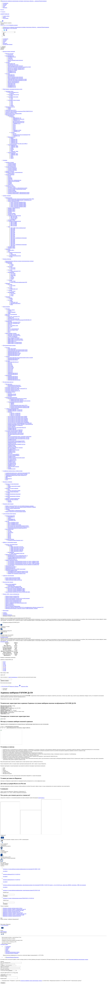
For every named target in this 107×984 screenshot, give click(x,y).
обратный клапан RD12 (15, 303)
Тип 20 (9, 500)
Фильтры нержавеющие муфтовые (12, 496)
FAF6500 (10, 183)
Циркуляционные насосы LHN (14, 586)
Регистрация (5, 18)
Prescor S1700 (11, 367)
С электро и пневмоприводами (12, 408)
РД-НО (9, 467)
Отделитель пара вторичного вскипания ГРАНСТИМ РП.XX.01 (19, 111)
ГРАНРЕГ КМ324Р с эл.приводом (15, 409)
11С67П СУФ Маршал (12, 336)
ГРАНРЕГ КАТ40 (11, 452)
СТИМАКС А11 (16, 131)
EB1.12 (9, 533)
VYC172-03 (12, 274)
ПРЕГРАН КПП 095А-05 (13, 362)
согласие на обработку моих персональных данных (31, 980)
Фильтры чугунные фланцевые (12, 483)
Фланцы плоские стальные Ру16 (12, 596)
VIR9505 (12, 403)
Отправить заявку (4, 944)
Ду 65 (4, 662)
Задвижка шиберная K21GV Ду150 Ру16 (11, 879)
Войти (4, 17)
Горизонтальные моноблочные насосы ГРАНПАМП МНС (17, 591)
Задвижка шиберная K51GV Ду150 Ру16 (11, 874)
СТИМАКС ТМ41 (14, 145)
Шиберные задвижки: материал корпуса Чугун (13, 912)
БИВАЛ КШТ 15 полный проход (15, 342)
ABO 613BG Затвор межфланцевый (18, 227)
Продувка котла (8, 384)
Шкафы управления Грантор (11, 560)
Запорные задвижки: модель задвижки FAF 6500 (13, 910)
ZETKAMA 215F (11, 63)
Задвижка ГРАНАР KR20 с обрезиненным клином (18, 192)
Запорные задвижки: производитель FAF (11, 911)
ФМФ (9, 487)
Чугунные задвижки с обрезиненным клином (17, 187)
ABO (9, 226)
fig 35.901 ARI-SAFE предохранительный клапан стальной (20, 357)
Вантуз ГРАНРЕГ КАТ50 (13, 522)
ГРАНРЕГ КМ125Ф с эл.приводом (15, 429)
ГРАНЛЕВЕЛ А (11, 516)
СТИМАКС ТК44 (14, 154)
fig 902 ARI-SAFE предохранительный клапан (17, 350)
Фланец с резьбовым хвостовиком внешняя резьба (16, 602)
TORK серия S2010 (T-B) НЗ (16, 551)
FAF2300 (12, 277)
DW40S (12, 105)
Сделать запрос (6, 16)
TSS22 (11, 155)
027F (11, 256)
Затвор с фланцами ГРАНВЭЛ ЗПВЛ (18, 204)
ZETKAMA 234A (11, 83)
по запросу (5, 871)
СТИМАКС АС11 (16, 123)
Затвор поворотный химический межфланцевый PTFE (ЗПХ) (21, 198)
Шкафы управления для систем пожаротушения (15, 511)
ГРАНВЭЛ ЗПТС (11, 246)
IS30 (9, 497)
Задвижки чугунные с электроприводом (13, 172)
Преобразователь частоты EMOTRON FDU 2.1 (18, 555)
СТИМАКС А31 (16, 135)
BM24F (11, 138)
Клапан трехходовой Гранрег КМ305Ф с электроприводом (20, 424)
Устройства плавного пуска (11, 570)
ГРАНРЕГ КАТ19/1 (12, 439)
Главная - (5, 612)
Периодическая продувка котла (14, 386)
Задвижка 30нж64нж (12, 169)
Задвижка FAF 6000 (12, 191)
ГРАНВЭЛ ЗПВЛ (11, 220)
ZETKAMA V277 (14, 288)
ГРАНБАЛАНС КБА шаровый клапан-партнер (20, 400)
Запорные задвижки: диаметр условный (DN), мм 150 (14, 909)
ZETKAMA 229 (11, 75)
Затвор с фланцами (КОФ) (13, 201)
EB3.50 (9, 535)
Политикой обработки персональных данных (78, 959)
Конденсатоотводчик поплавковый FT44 (21, 134)
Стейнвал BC (13, 254)
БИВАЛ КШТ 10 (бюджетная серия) (15, 339)
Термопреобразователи (10, 567)
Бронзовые (10, 266)
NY (11, 286)
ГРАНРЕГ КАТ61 (11, 445)
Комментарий (3, 978)
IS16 (9, 485)
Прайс (6, 949)
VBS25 (9, 107)
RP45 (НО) (10, 453)
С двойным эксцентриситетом (14, 221)
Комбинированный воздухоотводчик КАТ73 (17, 528)
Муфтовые (7, 283)
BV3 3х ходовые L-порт (13, 325)
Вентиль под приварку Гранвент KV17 (16, 69)
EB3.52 (9, 536)
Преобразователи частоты (10, 554)
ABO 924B (12, 239)
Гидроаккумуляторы (9, 539)
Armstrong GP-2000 (12, 446)
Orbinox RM (12, 275)
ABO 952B (12, 242)
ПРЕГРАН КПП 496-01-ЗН (13, 355)
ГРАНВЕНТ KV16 (12, 87)
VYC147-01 (10, 54)
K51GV (9, 176)
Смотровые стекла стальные (14, 100)
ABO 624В (12, 234)
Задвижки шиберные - (7, 614)
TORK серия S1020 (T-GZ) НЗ (16, 548)
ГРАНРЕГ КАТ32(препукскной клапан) (16, 457)
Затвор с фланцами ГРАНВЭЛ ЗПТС (18, 202)
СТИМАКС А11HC (17, 130)
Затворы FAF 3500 (12, 214)
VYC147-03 (10, 59)
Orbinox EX (10, 184)
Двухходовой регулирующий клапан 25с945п (17, 417)
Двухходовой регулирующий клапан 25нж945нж (18, 422)
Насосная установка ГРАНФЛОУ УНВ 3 (16, 589)
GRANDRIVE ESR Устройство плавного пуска (18, 571)
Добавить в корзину (4, 680)
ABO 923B (12, 236)
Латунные (10, 263)
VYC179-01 (12, 285)
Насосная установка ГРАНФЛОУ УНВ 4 (16, 590)
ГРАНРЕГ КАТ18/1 (12, 443)
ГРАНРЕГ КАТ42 (11, 456)
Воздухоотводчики (9, 529)
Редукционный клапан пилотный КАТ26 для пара (18, 438)
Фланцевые (7, 249)
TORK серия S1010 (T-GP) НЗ (16, 546)
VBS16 (9, 109)
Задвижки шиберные (9, 174)
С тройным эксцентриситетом (14, 215)
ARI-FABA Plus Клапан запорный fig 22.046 (17, 80)
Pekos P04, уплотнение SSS (14, 334)
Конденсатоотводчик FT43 (18, 122)
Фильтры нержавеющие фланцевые (12, 493)
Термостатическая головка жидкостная (13, 579)
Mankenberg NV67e (12, 395)
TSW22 (11, 157)
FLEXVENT (10, 532)
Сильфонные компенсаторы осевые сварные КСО (16, 475)
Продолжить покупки (5, 25)
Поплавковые (11, 115)
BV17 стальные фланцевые (13, 337)
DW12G (12, 93)
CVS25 (11, 295)
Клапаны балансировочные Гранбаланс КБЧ (19, 407)
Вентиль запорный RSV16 (13, 81)
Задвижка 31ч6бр (11, 186)
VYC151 (10, 393)
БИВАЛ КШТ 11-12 (12, 341)
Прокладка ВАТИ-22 (9, 605)
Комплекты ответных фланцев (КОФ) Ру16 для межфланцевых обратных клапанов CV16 (24, 607)
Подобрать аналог (4, 637)
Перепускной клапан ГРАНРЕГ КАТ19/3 (16, 442)
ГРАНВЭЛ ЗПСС (11, 210)
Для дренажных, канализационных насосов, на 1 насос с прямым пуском (23, 561)
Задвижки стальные (9, 162)
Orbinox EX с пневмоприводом (14, 180)
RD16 (11, 304)
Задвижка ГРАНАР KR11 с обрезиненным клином (18, 193)
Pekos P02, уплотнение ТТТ (14, 316)
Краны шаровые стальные (10, 333)
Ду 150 (4, 667)
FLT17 (14, 124)
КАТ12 (9, 530)
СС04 (11, 104)
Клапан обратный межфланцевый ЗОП (18, 282)
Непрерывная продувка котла (14, 385)
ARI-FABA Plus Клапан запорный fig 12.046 (17, 79)
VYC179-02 (12, 291)
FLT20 (14, 125)
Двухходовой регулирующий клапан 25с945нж (18, 420)
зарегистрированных (13, 677)
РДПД (9, 435)
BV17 (9, 332)
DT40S (11, 148)
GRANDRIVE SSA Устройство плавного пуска (18, 572)
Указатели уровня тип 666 (10, 112)
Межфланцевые (8, 197)
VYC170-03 (12, 273)
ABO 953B (12, 243)
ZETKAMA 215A (11, 84)
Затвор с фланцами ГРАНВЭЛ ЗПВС (18, 203)
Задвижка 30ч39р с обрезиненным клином (17, 189)
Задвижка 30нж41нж (12, 167)
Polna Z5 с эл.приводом (15, 415)
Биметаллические (11, 136)
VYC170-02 (12, 281)
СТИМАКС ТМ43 (14, 146)
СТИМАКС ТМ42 (14, 151)
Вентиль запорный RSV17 (13, 82)
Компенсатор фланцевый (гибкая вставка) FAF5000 (16, 474)
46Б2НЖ (10, 501)
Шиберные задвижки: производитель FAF (12, 915)
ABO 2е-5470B (13, 225)
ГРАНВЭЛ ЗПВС (11, 247)
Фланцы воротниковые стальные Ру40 (13, 599)
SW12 (11, 95)
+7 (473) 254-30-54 (13, 28)
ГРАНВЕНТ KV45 (12, 71)
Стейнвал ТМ (13, 218)
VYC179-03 (12, 293)
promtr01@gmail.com (4, 13)
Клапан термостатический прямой (12, 577)
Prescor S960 (10, 366)
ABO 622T (12, 231)
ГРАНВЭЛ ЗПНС (11, 208)
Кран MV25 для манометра (11, 314)
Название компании (4, 969)
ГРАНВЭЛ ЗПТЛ (11, 211)
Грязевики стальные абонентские (12, 498)
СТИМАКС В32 (13, 140)
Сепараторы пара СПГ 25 (10, 110)
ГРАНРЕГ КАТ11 (11, 450)
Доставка (5, 4)
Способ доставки (4, 970)
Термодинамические (12, 144)
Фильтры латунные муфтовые (11, 499)
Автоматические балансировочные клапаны (17, 398)
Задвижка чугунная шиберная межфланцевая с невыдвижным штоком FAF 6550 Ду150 (21, 890)
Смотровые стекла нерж (13, 96)
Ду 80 (4, 663)
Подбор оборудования (7, 44)
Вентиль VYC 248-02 (12, 70)
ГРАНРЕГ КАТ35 (11, 462)
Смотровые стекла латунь (13, 94)
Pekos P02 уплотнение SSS (13, 318)
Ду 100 (4, 665)
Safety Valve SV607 (12, 348)
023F (11, 253)
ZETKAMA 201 (11, 74)
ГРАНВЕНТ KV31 (12, 85)
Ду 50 (4, 661)
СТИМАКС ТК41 (14, 153)
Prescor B (10, 363)
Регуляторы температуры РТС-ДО (12, 390)
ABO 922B (12, 245)
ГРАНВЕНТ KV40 (12, 72)
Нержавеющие (11, 272)
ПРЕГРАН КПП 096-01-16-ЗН (14, 353)
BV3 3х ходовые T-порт (13, 329)
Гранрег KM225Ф (11, 426)
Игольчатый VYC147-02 (13, 64)
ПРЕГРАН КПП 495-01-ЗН (13, 352)
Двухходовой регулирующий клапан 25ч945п (17, 416)
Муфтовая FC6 (8, 478)
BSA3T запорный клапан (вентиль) (15, 65)
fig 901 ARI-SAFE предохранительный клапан (17, 349)
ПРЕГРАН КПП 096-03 (13, 359)
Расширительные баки (10, 515)
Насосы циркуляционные (10, 584)
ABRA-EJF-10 (8, 476)
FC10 (6, 479)
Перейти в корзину (14, 25)
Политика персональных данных (12, 952)
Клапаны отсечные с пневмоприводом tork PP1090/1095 (20, 423)
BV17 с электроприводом (13, 328)
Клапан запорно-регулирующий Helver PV (17, 427)
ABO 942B (12, 240)
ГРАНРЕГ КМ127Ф (12, 428)
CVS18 (11, 265)
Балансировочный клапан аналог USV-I (18, 405)
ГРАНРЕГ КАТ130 (12, 464)
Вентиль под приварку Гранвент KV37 (16, 68)
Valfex (9, 313)
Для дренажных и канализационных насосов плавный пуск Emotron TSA (23, 564)
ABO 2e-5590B (13, 222)
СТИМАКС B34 (13, 142)
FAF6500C (10, 177)
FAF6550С (10, 179)
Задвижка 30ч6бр (11, 190)
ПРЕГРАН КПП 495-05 (13, 373)
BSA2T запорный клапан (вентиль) (15, 78)
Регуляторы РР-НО (12, 463)
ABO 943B (12, 241)
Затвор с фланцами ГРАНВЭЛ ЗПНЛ (18, 205)
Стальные (7, 62)
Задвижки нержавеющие (10, 166)
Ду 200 (4, 669)
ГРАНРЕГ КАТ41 (11, 465)
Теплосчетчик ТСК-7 (9, 565)
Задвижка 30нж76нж (12, 170)
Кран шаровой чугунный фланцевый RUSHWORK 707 (19, 319)
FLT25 (14, 128)
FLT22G (14, 133)
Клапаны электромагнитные (11, 544)
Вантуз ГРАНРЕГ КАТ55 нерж (14, 524)
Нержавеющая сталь (9, 55)
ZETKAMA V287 (14, 302)
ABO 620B (12, 228)
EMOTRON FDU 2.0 (12, 559)
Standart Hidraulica (11, 312)
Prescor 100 (10, 369)
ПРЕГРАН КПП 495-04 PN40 (14, 379)
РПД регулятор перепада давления (15, 447)
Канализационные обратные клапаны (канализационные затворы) (19, 261)
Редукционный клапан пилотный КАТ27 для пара (18, 437)
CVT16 (11, 294)
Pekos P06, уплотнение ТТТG (14, 322)
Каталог (3, 46)
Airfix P (9, 518)
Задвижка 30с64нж (12, 164)
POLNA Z (10, 411)
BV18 (9, 327)
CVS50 (11, 276)
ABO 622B (12, 230)
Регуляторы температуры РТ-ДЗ (12, 389)
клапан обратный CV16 (15, 271)
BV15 (9, 331)
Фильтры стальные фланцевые (11, 491)
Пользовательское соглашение (11, 953)
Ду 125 (4, 666)
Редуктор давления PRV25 (13, 454)
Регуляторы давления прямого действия (13, 430)
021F (9, 251)
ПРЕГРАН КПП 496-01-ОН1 (14, 354)
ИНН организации (4, 966)
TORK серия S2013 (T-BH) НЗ (16, 550)
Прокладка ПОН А (9, 603)
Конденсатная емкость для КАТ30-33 (16, 433)
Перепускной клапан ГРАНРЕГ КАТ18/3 (16, 444)
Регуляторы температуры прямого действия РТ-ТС (16, 388)
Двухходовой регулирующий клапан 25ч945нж (18, 419)
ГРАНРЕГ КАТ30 (11, 468)
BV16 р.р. (10, 324)
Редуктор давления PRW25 (13, 455)
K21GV (9, 175)
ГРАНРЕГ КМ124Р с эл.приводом (15, 410)
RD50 (11, 298)
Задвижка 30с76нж (12, 165)
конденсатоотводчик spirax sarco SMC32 (18, 143)
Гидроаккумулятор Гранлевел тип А (15, 540)
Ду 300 (4, 670)
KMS (6, 477)
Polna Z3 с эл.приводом (15, 414)
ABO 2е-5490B (13, 223)
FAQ (4, 6)
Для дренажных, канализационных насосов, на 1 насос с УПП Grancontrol (23, 563)
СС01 (11, 101)
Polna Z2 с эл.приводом (15, 413)
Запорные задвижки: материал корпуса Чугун (12, 908)
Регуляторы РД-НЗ (12, 458)
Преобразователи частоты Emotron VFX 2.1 (17, 556)
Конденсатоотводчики (10, 114)
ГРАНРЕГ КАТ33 (11, 461)
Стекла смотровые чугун (13, 92)
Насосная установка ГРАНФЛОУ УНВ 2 (16, 588)
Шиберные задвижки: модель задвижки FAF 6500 (13, 914)
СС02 (11, 97)
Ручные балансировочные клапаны (15, 401)
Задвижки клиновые (9, 171)
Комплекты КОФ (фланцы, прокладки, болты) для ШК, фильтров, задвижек (21, 608)
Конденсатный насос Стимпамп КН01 (13, 113)
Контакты (5, 7)
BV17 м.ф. (10, 326)
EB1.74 (9, 534)
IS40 (9, 492)
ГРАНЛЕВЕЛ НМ (12, 520)
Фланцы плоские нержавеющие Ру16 (13, 600)
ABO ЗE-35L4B (13, 216)
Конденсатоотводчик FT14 (18, 121)
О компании (5, 3)
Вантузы (7, 521)
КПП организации (4, 967)
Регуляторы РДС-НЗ (12, 459)
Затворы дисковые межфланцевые (12, 508)
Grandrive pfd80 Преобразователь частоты (17, 557)
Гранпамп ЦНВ (11, 585)
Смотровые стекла (9, 91)
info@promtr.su (6, 28)
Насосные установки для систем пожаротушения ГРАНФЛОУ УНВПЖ (20, 507)
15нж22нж (10, 58)
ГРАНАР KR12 (11, 173)
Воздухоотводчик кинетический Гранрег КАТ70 (18, 525)
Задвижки (7, 509)
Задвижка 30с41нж (12, 163)
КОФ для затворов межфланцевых (12, 606)
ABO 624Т (12, 235)
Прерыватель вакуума (10, 106)
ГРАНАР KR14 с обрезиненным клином (16, 510)
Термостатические (12, 152)
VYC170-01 (12, 267)
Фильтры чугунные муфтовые (11, 488)
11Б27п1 (9, 311)
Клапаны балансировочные (11, 397)
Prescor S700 (10, 368)
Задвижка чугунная (9, 185)
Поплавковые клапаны (10, 391)
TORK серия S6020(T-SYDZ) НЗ (17, 553)
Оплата (4, 5)
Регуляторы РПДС (12, 448)
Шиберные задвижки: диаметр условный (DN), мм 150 (14, 913)
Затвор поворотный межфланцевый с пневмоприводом (19, 200)
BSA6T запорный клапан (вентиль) (15, 60)
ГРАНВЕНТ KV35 (12, 56)
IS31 (9, 495)
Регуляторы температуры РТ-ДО (12, 387)
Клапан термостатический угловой (12, 578)
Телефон (2, 965)
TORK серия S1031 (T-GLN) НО (17, 547)
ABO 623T (12, 233)
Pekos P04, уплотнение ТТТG (14, 335)
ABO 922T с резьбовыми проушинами (18, 244)
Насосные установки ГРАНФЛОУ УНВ (13, 587)
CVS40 (11, 278)
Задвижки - (5, 613)
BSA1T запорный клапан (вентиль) (15, 76)
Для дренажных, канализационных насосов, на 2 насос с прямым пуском (23, 562)
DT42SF (12, 149)
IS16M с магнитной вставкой (14, 486)
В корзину (5, 895)
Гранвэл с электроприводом (14, 207)
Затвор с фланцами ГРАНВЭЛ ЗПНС (18, 206)
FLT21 (14, 126)
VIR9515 (12, 404)
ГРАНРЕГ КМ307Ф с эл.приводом (15, 425)
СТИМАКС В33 (13, 141)
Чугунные (7, 73)
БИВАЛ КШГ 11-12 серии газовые (15, 338)
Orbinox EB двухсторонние (13, 181)
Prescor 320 (10, 365)
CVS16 (11, 264)
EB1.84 (9, 538)
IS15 (9, 489)
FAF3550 (10, 212)
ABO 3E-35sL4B (13, 217)
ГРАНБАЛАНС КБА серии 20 (16, 399)
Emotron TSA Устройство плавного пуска (16, 573)
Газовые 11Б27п (11, 309)
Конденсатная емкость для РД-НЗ (15, 432)
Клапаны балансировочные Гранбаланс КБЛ (19, 406)
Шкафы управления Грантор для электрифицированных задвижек (19, 505)
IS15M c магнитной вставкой (14, 490)
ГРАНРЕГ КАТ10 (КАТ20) (13, 449)
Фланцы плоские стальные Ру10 (12, 597)
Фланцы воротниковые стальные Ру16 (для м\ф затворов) (17, 598)
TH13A (11, 158)
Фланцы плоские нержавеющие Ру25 (13, 601)
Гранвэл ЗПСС (11, 250)
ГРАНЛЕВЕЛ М (11, 519)
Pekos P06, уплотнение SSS (14, 323)
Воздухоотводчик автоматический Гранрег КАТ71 (18, 526)
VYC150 (10, 396)
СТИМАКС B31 (13, 139)
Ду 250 (4, 668)
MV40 (9, 61)
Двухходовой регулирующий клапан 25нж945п (18, 418)
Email (1, 964)
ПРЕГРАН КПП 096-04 (13, 376)
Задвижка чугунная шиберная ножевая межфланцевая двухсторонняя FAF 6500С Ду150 (21, 869)
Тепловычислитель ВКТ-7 (11, 566)
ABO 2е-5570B (13, 224)
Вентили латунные (9, 53)
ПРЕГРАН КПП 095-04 (13, 378)
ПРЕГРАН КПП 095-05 (13, 374)
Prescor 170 (10, 370)
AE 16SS (10, 531)
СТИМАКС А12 (16, 120)
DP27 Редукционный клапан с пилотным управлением (19, 436)
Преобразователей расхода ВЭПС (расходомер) (15, 569)
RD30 (11, 301)
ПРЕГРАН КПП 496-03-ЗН (13, 358)
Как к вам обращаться (5, 962)
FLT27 (14, 129)
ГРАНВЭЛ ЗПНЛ (11, 213)
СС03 (11, 99)
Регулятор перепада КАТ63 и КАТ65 (15, 434)
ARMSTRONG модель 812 (18, 119)
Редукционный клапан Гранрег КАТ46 (16, 440)
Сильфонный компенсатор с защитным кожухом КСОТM (17, 473)
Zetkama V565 (11, 317)
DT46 (11, 150)
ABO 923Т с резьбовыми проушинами (18, 237)
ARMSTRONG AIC (17, 117)
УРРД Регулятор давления (13, 466)
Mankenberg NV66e (12, 394)
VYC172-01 (12, 268)
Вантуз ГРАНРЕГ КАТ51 (13, 523)
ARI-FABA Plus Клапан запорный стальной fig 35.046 (19, 66)
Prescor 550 (10, 372)
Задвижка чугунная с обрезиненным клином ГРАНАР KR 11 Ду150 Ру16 (18, 898)
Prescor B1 (10, 364)
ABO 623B (12, 232)
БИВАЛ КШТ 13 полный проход (15, 343)
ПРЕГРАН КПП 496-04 (13, 377)
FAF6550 (10, 182)
